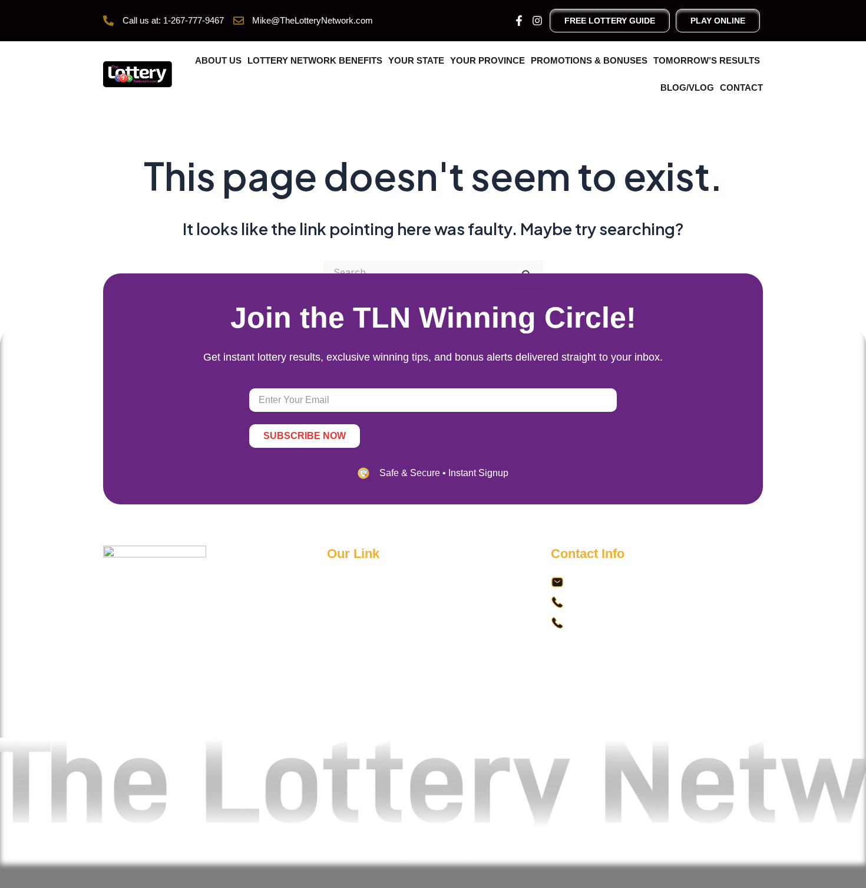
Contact (741, 87)
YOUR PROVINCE (487, 60)
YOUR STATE (416, 60)
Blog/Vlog (687, 87)
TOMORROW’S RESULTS (706, 60)
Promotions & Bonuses (589, 60)
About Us (218, 60)
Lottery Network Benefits (314, 60)
